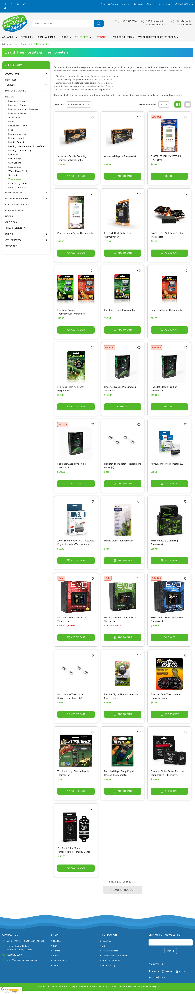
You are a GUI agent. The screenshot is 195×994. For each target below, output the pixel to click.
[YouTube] (17, 4)
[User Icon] (160, 4)
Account (166, 4)
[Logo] (14, 23)
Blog (149, 4)
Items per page (147, 104)
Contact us (138, 4)
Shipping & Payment (109, 4)
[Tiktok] (5, 8)
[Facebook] (5, 4)
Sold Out (169, 176)
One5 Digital (153, 986)
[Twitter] (23, 4)
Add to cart (78, 176)
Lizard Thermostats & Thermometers (32, 44)
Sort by (59, 104)
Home (8, 44)
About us (126, 4)
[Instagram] (11, 4)
